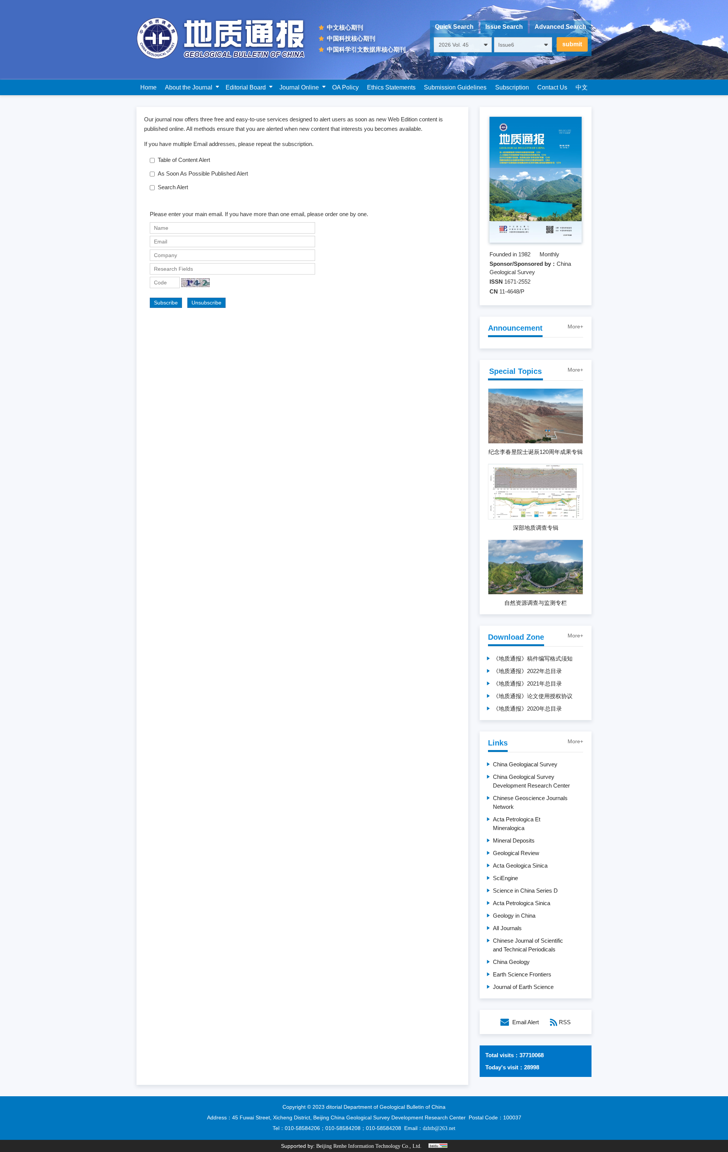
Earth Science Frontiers (522, 974)
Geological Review (516, 853)
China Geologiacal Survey (525, 764)
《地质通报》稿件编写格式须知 (533, 658)
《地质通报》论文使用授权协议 (533, 696)
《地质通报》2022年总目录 (527, 671)
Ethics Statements (391, 87)
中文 (582, 87)
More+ (575, 327)
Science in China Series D (525, 890)
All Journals (507, 928)
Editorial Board (246, 87)
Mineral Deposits (514, 840)
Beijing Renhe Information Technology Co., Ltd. (369, 1146)
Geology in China (514, 915)
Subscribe (166, 303)
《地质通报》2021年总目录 (527, 683)
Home (148, 87)
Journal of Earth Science (523, 987)
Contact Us (552, 87)
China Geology (511, 962)
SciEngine (505, 878)
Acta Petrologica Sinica (521, 903)
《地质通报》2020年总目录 (527, 708)
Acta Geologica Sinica (520, 865)
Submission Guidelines (455, 87)
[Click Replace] (195, 282)
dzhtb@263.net (439, 1128)
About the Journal (188, 87)
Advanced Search (560, 27)
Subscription (512, 87)
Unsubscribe (206, 303)
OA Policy (345, 87)
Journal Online (299, 87)
